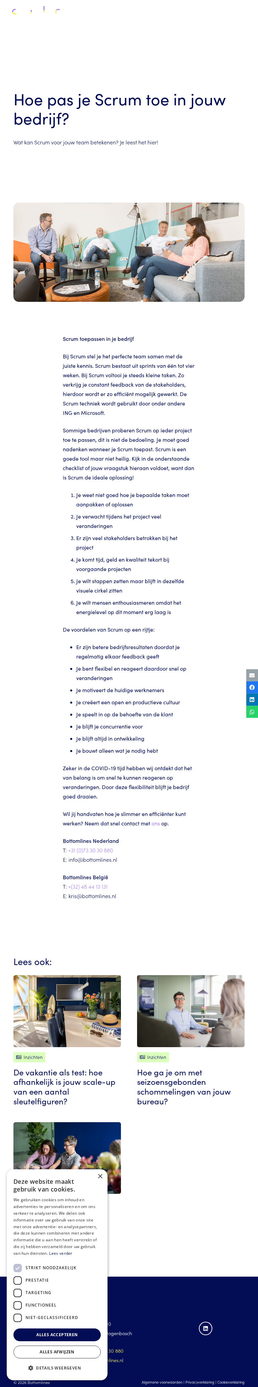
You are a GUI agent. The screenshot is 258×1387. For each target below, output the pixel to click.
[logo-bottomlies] (35, 13)
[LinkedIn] (205, 1328)
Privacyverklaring (199, 1382)
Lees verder (60, 1253)
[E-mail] (252, 675)
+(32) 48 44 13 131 (88, 886)
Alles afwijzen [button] (57, 1352)
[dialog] (57, 1274)
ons (156, 823)
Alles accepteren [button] (57, 1335)
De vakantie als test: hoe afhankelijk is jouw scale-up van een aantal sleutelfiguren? (64, 1086)
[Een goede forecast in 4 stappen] (67, 1158)
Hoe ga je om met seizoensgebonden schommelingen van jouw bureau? (184, 1086)
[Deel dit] (252, 687)
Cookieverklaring (231, 1382)
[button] (248, 13)
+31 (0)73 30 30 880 (90, 850)
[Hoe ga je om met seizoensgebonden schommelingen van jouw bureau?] (191, 1011)
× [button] (99, 1176)
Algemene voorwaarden (162, 1382)
